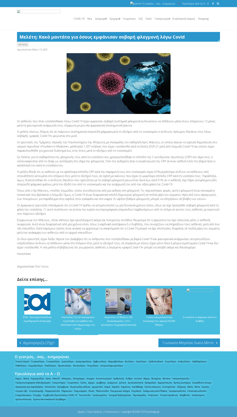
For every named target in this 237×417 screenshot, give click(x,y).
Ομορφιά (114, 18)
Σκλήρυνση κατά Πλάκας (155, 391)
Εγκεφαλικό (150, 382)
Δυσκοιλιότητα (135, 382)
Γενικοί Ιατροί (22, 361)
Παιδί (149, 18)
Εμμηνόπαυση (165, 382)
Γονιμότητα (129, 18)
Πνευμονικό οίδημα (120, 391)
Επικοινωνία (111, 411)
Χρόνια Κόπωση (23, 399)
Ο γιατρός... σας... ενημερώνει (158, 3)
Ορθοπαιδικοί (155, 361)
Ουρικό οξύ (21, 391)
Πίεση (91, 391)
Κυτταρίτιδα (169, 386)
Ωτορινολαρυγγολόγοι (111, 365)
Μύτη (197, 386)
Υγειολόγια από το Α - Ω (195, 3)
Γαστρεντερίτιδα (180, 378)
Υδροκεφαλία (139, 395)
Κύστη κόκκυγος (153, 386)
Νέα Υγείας (22, 44)
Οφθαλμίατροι (199, 361)
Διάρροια (112, 382)
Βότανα (166, 378)
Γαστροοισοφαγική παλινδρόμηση (32, 382)
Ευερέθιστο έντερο (202, 382)
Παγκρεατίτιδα (52, 391)
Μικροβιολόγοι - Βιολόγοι (121, 361)
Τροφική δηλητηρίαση (120, 395)
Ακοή (48, 378)
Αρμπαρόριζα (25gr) (38, 342)
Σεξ (140, 18)
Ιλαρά (107, 386)
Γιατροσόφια (58, 382)
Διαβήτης (101, 382)
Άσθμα (129, 378)
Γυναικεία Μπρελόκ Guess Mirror (188, 342)
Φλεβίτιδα (185, 395)
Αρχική (81, 411)
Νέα (89, 18)
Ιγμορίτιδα (97, 386)
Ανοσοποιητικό (104, 378)
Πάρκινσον (67, 391)
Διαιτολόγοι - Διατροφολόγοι (77, 361)
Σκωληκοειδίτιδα (177, 391)
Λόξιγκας (181, 386)
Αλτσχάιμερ (79, 378)
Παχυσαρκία (80, 391)
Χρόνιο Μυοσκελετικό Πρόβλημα (49, 399)
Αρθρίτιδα (118, 378)
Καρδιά (115, 386)
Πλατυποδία (102, 391)
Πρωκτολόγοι (64, 365)
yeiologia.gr (153, 411)
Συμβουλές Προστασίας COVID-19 (60, 395)
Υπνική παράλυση (169, 395)
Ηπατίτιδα (50, 386)
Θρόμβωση (62, 386)
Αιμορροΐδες (37, 378)
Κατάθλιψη (137, 386)
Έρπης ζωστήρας (182, 382)
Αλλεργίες (66, 378)
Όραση (205, 386)
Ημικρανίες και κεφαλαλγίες (29, 386)
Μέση (190, 386)
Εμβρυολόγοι (100, 361)
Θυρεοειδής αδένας (80, 386)
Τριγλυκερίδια (99, 395)
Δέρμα (91, 382)
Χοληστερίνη (198, 395)
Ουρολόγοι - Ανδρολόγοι (177, 361)
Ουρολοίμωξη (36, 391)
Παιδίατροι (50, 365)
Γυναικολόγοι (38, 361)
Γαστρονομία (162, 18)
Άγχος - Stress (22, 378)
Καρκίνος (125, 386)
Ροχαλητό (136, 391)
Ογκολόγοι (141, 361)
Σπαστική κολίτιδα (197, 391)
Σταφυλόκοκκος (23, 395)
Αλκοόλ (56, 378)
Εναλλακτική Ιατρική (184, 18)
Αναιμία (90, 378)
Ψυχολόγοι (93, 365)
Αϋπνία (138, 378)
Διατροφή (100, 18)
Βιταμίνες (156, 378)
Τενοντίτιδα (85, 395)
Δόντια (122, 382)
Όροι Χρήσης (94, 411)
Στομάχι (37, 395)
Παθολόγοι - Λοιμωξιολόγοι (29, 365)
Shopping (203, 18)
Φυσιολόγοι (79, 365)
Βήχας (146, 378)
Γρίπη (83, 382)
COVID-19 (79, 18)
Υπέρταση (153, 395)
